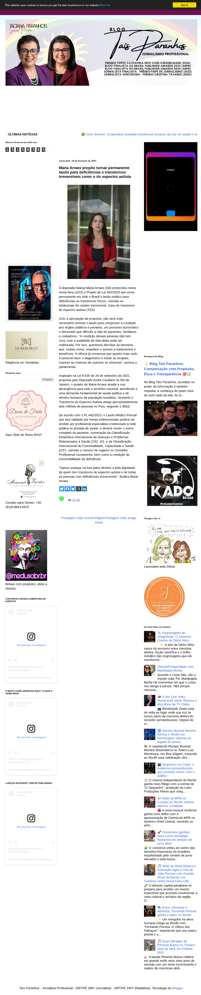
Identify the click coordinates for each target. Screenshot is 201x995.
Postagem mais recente (77, 518)
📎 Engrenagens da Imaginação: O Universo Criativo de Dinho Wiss (174, 636)
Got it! (184, 5)
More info (105, 5)
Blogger (177, 988)
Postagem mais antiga (120, 518)
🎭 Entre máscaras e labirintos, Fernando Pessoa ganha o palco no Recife (176, 911)
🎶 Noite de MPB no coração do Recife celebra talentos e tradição (175, 802)
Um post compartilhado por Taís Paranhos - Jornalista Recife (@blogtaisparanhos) (49, 677)
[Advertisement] (81, 105)
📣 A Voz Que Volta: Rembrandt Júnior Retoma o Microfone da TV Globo (177, 700)
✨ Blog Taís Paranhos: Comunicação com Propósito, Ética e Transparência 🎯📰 (169, 369)
